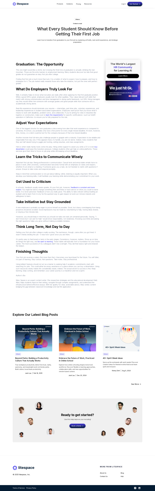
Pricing (78, 4)
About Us (103, 473)
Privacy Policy (31, 488)
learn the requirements (54, 115)
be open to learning (45, 241)
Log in (123, 4)
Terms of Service (19, 488)
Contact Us (104, 476)
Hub (122, 476)
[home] (20, 4)
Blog (122, 473)
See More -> (136, 384)
